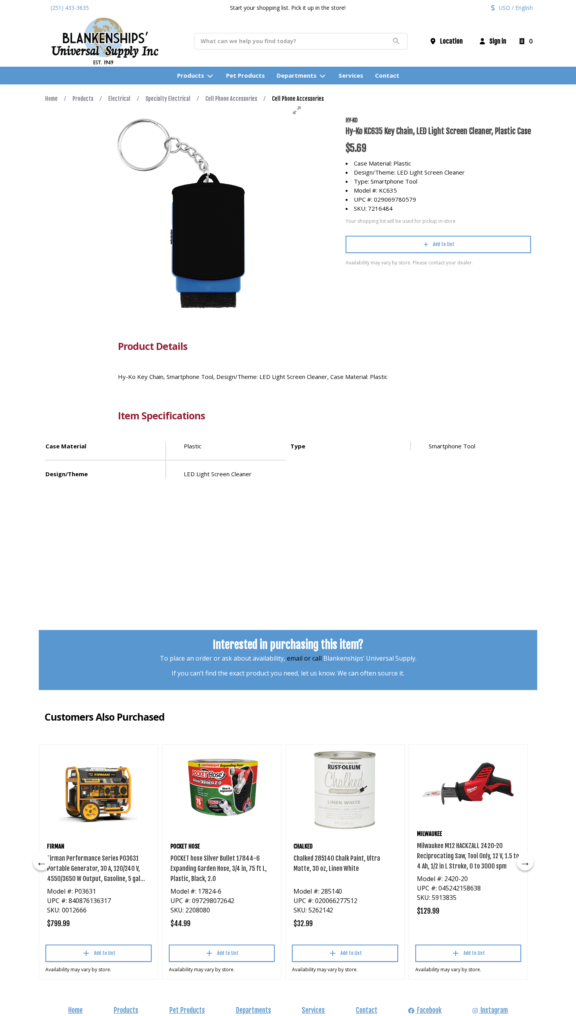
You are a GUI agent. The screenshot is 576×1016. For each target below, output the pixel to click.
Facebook (428, 1010)
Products (82, 98)
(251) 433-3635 (70, 7)
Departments (253, 1010)
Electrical (119, 98)
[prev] (41, 861)
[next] (525, 861)
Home (51, 98)
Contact (366, 1010)
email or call (304, 658)
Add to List (444, 244)
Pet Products (187, 1010)
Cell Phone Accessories (231, 98)
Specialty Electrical (167, 98)
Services (313, 1010)
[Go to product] (98, 790)
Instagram (493, 1010)
